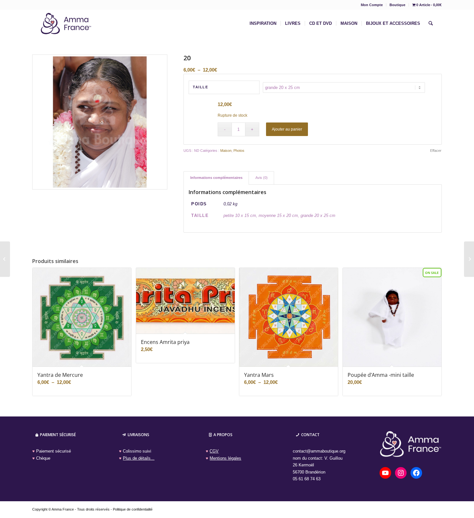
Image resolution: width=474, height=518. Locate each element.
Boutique (397, 5)
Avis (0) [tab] (261, 178)
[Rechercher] (430, 23)
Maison (226, 150)
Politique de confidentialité (133, 509)
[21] (469, 259)
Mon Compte (372, 5)
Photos (238, 150)
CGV (214, 451)
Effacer (435, 150)
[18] (5, 259)
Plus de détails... (138, 458)
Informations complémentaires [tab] (216, 178)
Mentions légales (225, 458)
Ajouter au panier (287, 129)
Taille (200, 87)
